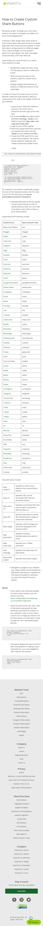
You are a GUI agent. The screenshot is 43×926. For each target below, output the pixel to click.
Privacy (21, 772)
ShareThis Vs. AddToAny (21, 858)
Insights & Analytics (21, 808)
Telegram (7, 393)
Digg (5, 250)
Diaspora (6, 246)
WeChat (6, 430)
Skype (5, 384)
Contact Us (21, 763)
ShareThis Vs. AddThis (21, 854)
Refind (5, 375)
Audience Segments (21, 815)
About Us (21, 747)
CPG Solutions (21, 827)
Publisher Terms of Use (21, 784)
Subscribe (21, 891)
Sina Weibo (7, 440)
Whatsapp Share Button (21, 709)
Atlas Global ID (21, 834)
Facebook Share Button (21, 705)
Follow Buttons (21, 716)
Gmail (5, 278)
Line (5, 310)
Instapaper (7, 292)
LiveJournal (7, 320)
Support (21, 735)
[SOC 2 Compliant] (31, 918)
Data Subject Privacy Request (22, 788)
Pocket (6, 352)
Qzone (5, 366)
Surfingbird (7, 389)
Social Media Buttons (21, 701)
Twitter (6, 417)
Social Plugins (21, 731)
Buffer (5, 236)
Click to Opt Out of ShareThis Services (21, 780)
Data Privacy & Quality (21, 830)
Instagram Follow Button (21, 720)
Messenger (7, 333)
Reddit (5, 370)
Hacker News (8, 287)
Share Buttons (21, 697)
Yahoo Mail (7, 467)
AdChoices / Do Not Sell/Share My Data (21, 776)
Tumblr (6, 412)
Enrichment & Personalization (21, 811)
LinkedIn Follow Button (21, 728)
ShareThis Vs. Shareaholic (21, 865)
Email (5, 259)
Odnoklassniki (8, 338)
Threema (6, 403)
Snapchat (7, 449)
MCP (21, 693)
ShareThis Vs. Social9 (21, 869)
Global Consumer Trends (21, 838)
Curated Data (21, 819)
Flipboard (7, 273)
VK (4, 426)
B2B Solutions (21, 823)
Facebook (7, 269)
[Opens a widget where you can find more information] (34, 922)
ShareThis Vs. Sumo (21, 873)
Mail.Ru (6, 324)
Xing (5, 463)
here (13, 114)
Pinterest (6, 347)
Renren (6, 380)
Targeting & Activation (21, 804)
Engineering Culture (21, 755)
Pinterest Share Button (21, 712)
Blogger (6, 232)
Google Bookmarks (10, 283)
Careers (21, 751)
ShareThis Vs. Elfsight (21, 862)
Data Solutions (21, 800)
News (21, 759)
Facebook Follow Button (21, 724)
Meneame (7, 329)
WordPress (7, 458)
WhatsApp (7, 454)
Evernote (6, 264)
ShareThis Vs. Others (21, 850)
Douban (6, 255)
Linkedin (6, 315)
